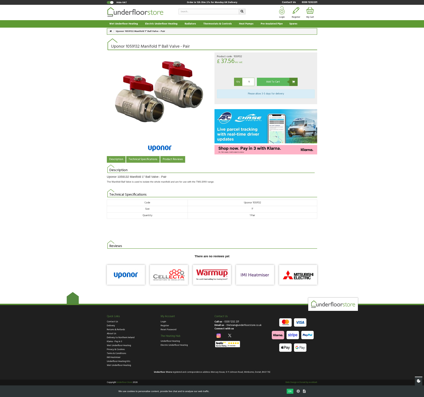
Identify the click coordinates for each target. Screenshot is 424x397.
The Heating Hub (170, 336)
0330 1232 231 (231, 322)
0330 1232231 (309, 2)
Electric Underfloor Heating (161, 24)
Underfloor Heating (170, 341)
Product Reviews (173, 159)
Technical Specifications (143, 159)
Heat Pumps (246, 24)
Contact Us (289, 2)
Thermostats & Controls (217, 24)
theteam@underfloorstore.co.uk (244, 325)
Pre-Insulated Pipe (272, 24)
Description (116, 159)
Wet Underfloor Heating (123, 24)
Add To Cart (273, 82)
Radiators (190, 24)
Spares (293, 24)
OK (290, 391)
